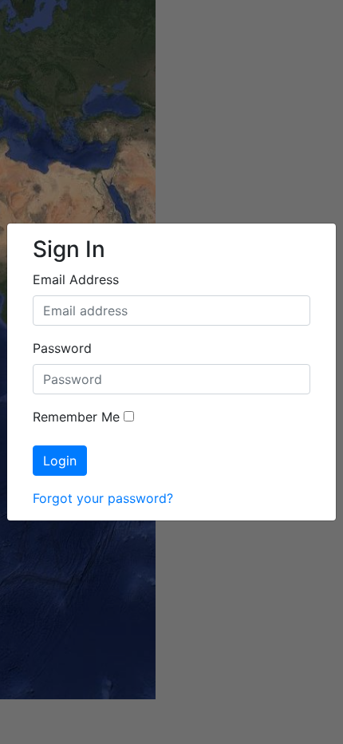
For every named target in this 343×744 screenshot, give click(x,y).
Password (62, 348)
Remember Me (76, 417)
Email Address (76, 279)
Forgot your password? (103, 498)
